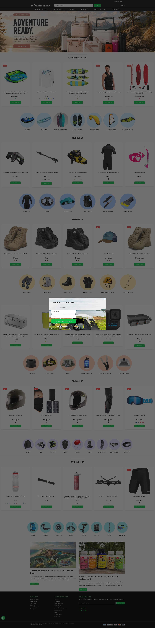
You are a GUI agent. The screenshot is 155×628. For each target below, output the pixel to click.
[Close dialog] (104, 299)
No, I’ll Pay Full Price (63, 326)
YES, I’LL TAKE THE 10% (63, 321)
